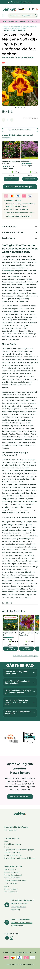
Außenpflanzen (15, 26)
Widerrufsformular (12, 852)
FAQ (6, 841)
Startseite (5, 26)
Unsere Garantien (11, 872)
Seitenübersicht (11, 830)
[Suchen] (35, 15)
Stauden (7, 28)
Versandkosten (10, 883)
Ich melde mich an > (20, 797)
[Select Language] (24, 10)
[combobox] (23, 15)
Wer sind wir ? (10, 869)
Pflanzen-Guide (10, 889)
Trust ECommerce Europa (15, 881)
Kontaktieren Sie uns (13, 844)
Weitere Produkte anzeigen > (20, 187)
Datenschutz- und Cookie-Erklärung (19, 858)
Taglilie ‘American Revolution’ (26, 634)
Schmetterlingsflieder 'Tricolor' (11, 162)
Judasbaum (26, 161)
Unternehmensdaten (13, 855)
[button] (2, 15)
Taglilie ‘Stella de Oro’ (10, 634)
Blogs (6, 886)
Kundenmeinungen (12, 878)
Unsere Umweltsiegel (13, 875)
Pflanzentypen (8, 271)
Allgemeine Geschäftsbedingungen (19, 850)
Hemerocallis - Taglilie (19, 28)
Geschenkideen (10, 892)
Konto (6, 847)
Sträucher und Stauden (30, 26)
